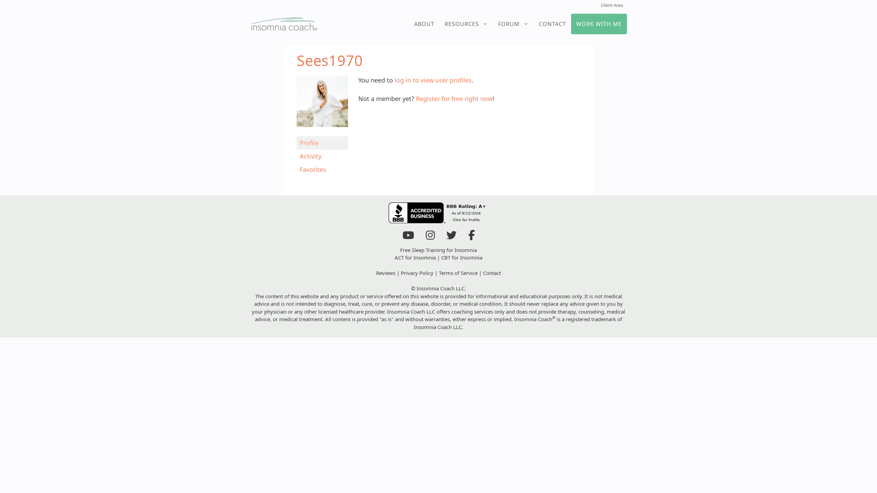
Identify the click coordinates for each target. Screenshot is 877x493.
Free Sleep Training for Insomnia (438, 249)
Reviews (385, 272)
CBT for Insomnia (461, 257)
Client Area (612, 5)
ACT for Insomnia (415, 257)
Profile (309, 143)
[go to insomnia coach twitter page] (451, 236)
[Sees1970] (322, 131)
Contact (552, 24)
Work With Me (599, 24)
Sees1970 (330, 60)
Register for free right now (454, 98)
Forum (509, 24)
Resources (462, 24)
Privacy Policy (417, 272)
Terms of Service (458, 272)
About (424, 24)
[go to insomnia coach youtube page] (408, 236)
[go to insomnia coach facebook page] (471, 236)
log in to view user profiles (433, 80)
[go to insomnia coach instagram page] (430, 236)
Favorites (313, 169)
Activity (310, 156)
